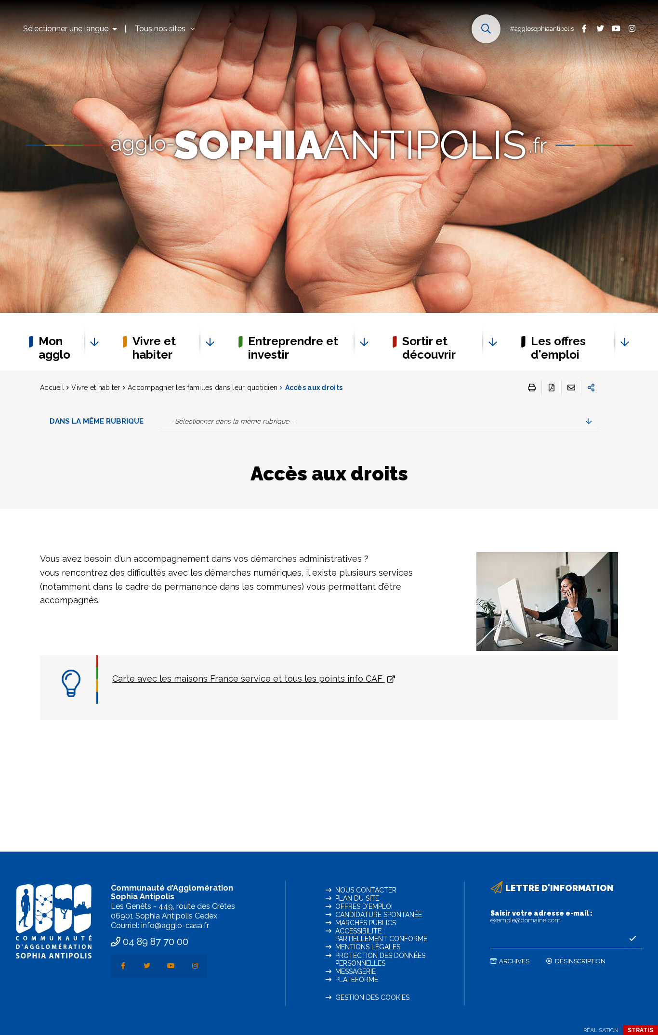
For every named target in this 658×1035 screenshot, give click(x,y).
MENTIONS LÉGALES (367, 947)
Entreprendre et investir (293, 348)
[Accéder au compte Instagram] (632, 28)
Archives (514, 961)
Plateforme (356, 979)
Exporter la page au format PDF (551, 387)
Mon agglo (54, 348)
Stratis (640, 1030)
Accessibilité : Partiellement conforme (381, 935)
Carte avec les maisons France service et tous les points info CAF (248, 678)
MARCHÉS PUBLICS (365, 923)
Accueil (52, 387)
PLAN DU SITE (357, 898)
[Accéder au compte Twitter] (600, 28)
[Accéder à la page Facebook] (584, 28)
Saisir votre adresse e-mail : (541, 916)
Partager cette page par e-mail (571, 387)
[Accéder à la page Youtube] (616, 28)
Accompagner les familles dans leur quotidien (202, 387)
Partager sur (591, 387)
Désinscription (580, 961)
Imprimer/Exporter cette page (531, 387)
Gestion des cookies (372, 997)
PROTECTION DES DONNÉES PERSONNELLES (380, 959)
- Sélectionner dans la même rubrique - (232, 421)
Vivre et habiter (154, 348)
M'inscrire (632, 938)
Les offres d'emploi (558, 348)
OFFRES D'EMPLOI (364, 906)
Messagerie (355, 971)
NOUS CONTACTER (365, 890)
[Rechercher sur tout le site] (486, 28)
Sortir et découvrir (429, 348)
